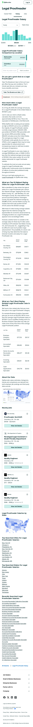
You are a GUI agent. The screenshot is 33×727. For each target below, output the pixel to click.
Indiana (4, 580)
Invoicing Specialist (8, 625)
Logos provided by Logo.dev (9, 703)
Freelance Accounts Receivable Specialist (14, 617)
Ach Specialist (6, 627)
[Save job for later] (27, 413)
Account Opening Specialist (10, 615)
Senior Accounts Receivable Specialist (13, 607)
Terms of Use (24, 712)
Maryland (5, 588)
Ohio (3, 574)
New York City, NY (7, 549)
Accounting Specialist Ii (9, 603)
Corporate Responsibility (24, 716)
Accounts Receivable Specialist (11, 609)
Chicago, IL (5, 545)
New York (5, 576)
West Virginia (6, 586)
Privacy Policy (6, 712)
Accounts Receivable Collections (12, 631)
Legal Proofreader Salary (20, 665)
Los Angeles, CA (7, 557)
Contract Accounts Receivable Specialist (14, 640)
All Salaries (5, 665)
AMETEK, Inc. (11, 474)
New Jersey (5, 572)
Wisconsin (5, 590)
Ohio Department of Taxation (14, 433)
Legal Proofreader (7, 177)
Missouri (4, 584)
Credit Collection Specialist (10, 658)
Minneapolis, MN (7, 561)
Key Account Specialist (9, 656)
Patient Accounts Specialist (10, 648)
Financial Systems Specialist (10, 621)
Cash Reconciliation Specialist (11, 635)
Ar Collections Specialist (9, 660)
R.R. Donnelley (11, 413)
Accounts (5, 642)
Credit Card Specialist (8, 652)
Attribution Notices (14, 716)
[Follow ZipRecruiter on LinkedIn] (11, 697)
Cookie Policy (6, 716)
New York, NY (6, 543)
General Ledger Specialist (10, 644)
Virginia (4, 582)
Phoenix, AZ (5, 551)
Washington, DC (7, 553)
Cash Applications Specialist (10, 605)
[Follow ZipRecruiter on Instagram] (15, 697)
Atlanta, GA (5, 559)
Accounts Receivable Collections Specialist (15, 601)
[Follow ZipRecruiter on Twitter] (8, 697)
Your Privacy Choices (8, 708)
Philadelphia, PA (7, 547)
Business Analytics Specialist (10, 611)
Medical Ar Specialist (8, 629)
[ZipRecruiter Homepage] (6, 2)
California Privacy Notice (15, 712)
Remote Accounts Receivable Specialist (14, 623)
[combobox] (10, 25)
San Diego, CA (6, 555)
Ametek (9, 455)
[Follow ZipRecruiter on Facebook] (4, 697)
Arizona (4, 570)
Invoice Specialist (7, 613)
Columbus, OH (8, 419)
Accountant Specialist (8, 619)
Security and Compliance (8, 719)
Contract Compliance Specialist (11, 646)
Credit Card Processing (9, 633)
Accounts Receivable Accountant (12, 650)
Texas (4, 578)
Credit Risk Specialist (8, 637)
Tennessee (5, 592)
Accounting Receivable (9, 654)
